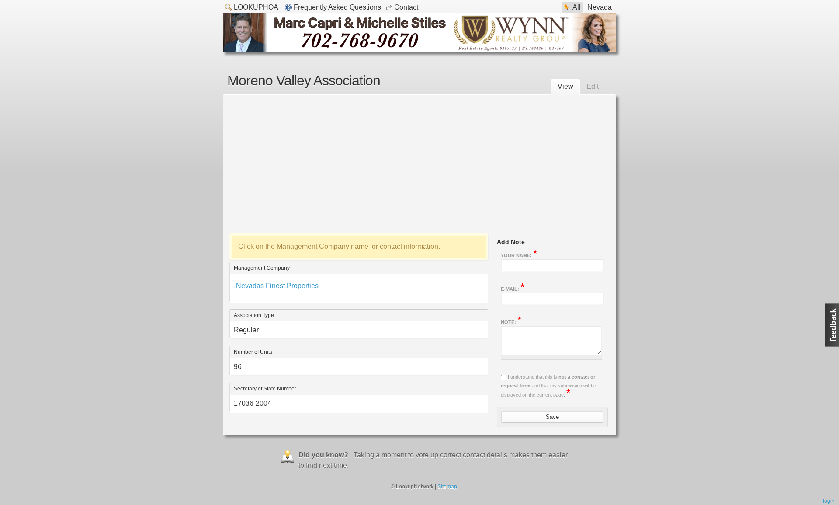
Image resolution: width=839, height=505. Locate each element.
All (576, 7)
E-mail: (512, 288)
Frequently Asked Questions (337, 7)
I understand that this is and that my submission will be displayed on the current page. (548, 385)
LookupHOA (256, 7)
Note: (511, 321)
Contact (406, 7)
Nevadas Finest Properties (277, 285)
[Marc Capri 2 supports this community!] (419, 50)
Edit (592, 86)
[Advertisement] (419, 162)
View (565, 86)
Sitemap (447, 487)
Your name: (519, 254)
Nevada (599, 7)
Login (829, 501)
